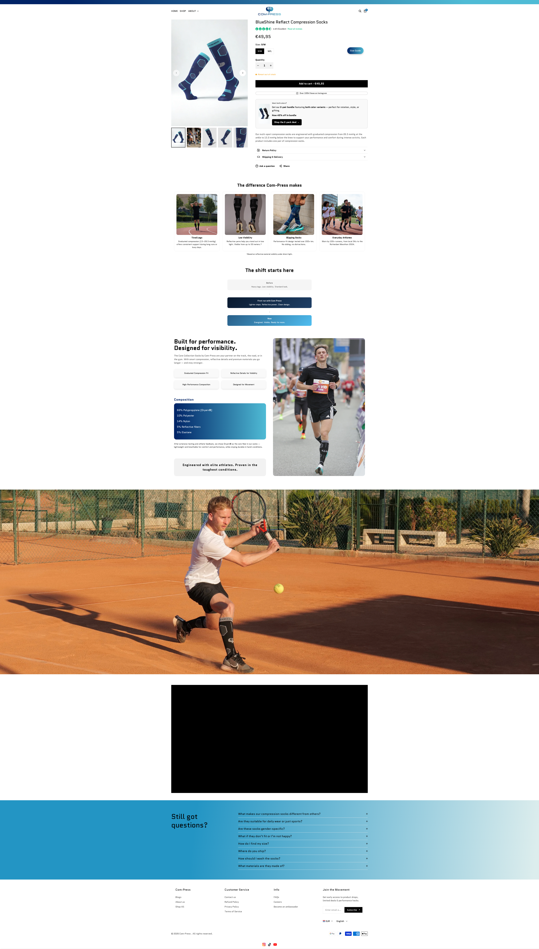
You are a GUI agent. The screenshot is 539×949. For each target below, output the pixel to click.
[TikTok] (269, 944)
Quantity (260, 59)
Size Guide (355, 50)
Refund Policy (232, 902)
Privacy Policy (232, 906)
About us (180, 902)
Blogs (178, 897)
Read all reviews (295, 28)
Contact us (230, 897)
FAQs (276, 897)
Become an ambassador (286, 906)
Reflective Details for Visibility (243, 373)
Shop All (179, 906)
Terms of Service (233, 911)
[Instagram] (264, 944)
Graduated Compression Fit (196, 373)
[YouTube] (275, 944)
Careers (278, 902)
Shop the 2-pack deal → (286, 122)
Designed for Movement (243, 384)
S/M (260, 51)
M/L (270, 51)
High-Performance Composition (196, 384)
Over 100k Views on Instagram (313, 93)
